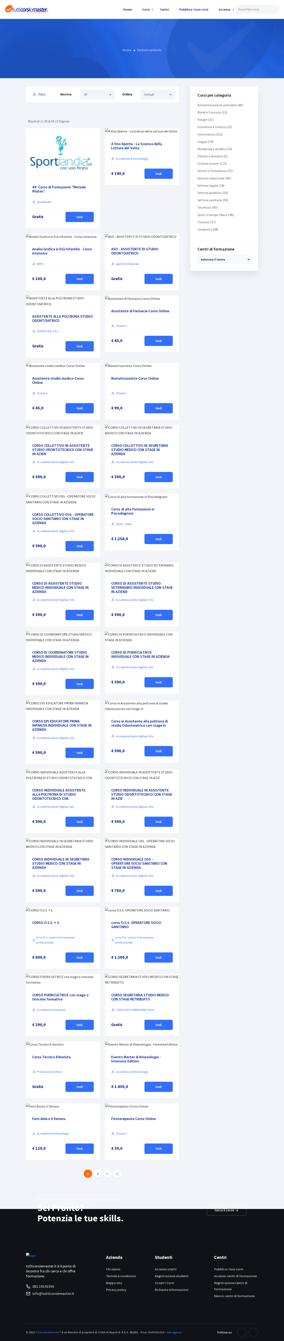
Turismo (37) (207, 222)
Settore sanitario (149, 50)
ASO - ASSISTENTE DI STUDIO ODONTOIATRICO (134, 251)
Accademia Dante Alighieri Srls (55, 462)
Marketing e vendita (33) (215, 149)
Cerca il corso (225, 1210)
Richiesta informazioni (171, 1290)
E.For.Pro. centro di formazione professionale (55, 940)
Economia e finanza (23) (215, 127)
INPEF (40, 264)
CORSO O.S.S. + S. (46, 922)
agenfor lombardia (127, 264)
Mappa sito (114, 1283)
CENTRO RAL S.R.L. (48, 331)
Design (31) (206, 119)
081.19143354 (43, 1286)
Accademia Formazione (51, 1010)
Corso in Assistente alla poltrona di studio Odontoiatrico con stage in (139, 723)
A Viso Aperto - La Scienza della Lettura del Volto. (136, 145)
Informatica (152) (210, 134)
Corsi (146, 9)
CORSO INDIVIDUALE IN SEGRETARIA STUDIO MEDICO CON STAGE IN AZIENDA (60, 863)
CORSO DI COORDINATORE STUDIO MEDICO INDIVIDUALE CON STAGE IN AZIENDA (60, 656)
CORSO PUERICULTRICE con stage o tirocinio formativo (60, 997)
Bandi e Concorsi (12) (212, 112)
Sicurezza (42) (207, 207)
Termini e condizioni (121, 1276)
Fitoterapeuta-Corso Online (133, 1118)
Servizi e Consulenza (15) (215, 171)
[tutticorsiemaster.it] (31, 1255)
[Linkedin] (253, 1332)
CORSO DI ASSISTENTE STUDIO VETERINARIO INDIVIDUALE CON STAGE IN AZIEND (142, 587)
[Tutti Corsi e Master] (26, 9)
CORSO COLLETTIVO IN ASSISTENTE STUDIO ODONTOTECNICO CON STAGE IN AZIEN (62, 449)
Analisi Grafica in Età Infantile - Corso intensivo (62, 251)
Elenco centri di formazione (234, 1296)
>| (117, 1174)
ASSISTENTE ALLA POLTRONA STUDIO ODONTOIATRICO (62, 318)
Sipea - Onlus (124, 524)
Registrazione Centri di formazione (230, 1286)
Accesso (225, 9)
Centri (164, 9)
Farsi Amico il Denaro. (49, 1118)
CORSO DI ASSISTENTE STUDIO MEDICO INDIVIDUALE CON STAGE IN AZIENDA (60, 587)
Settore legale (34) (211, 185)
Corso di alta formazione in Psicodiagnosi (132, 511)
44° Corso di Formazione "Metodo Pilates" (59, 189)
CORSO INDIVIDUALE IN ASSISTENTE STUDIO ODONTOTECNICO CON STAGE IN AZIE (141, 794)
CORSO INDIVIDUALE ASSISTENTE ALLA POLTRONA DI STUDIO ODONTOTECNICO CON (58, 794)
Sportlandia (44, 202)
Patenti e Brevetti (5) (213, 156)
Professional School (49, 1072)
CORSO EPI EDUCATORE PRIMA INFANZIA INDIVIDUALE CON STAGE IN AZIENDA (62, 725)
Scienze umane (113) (212, 163)
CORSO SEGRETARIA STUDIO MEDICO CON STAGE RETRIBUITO (140, 997)
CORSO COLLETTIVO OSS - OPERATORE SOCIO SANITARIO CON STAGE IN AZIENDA (63, 518)
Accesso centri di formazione (235, 1276)
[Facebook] (241, 1332)
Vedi (80, 217)
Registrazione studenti (171, 1276)
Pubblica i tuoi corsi (193, 9)
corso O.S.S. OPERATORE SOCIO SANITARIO (136, 924)
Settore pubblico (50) (213, 193)
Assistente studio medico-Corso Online (58, 380)
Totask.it (121, 326)
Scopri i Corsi (164, 1283)
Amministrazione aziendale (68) (220, 105)
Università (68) (208, 229)
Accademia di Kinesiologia (132, 159)
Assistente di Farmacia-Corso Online (140, 311)
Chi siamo (113, 1269)
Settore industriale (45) (214, 178)
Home (127, 9)
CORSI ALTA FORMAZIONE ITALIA (135, 1010)
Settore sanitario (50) (213, 200)
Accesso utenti (166, 1269)
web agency (174, 1332)
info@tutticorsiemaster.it (53, 1293)
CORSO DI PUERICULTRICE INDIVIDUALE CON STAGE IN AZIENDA (140, 654)
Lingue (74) (205, 142)
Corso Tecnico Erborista (51, 1057)
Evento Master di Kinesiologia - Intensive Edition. (136, 1059)
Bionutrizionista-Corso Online (135, 378)
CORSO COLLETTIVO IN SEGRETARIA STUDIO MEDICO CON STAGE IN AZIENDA (139, 449)
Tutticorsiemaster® (48, 1332)
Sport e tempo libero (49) (216, 215)
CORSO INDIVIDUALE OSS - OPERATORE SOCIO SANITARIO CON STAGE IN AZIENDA (139, 863)
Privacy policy (116, 1290)
